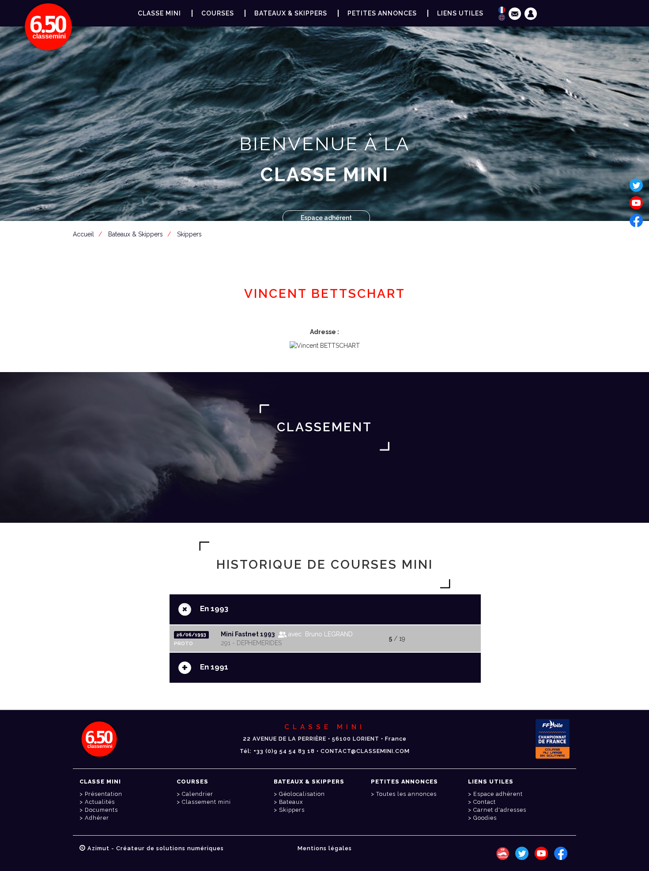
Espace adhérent (326, 217)
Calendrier (197, 794)
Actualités (100, 802)
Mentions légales (325, 848)
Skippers (189, 234)
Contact (484, 802)
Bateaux (291, 802)
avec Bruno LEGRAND (320, 634)
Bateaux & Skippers (290, 13)
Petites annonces (382, 13)
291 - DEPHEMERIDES (251, 643)
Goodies (485, 817)
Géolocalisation (302, 794)
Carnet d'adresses (499, 809)
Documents (101, 809)
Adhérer (97, 817)
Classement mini (206, 802)
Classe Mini (159, 13)
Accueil (83, 234)
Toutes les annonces (406, 794)
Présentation (103, 794)
